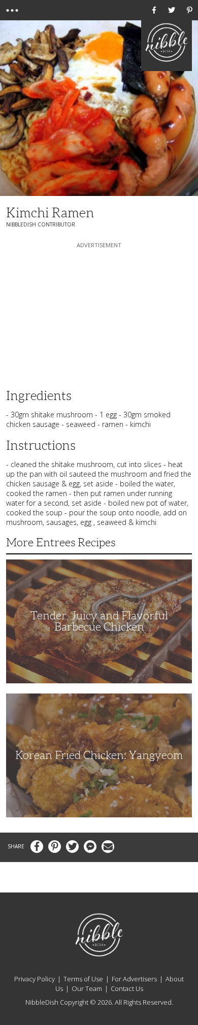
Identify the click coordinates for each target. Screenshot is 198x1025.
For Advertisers (134, 978)
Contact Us (127, 988)
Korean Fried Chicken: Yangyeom (99, 755)
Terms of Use (83, 978)
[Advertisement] (99, 313)
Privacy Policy (34, 978)
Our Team (87, 988)
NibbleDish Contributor (40, 224)
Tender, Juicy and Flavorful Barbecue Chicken (99, 621)
